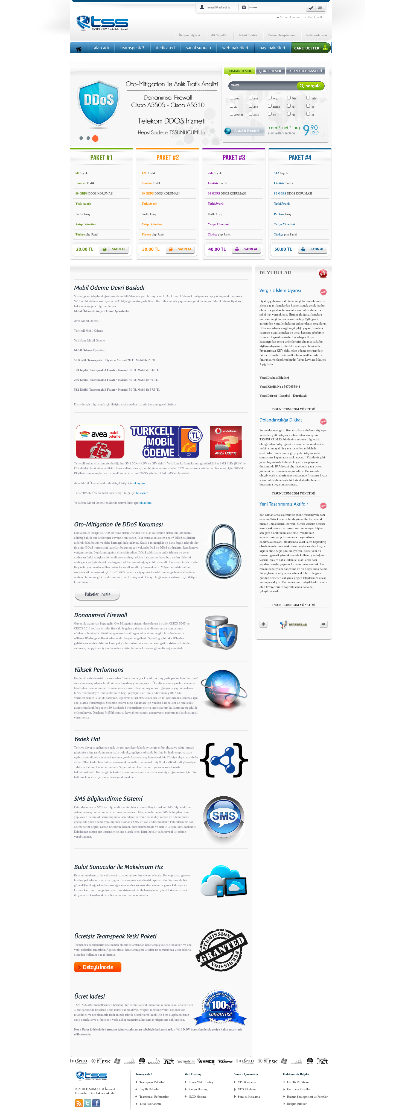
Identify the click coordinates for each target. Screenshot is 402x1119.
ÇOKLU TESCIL (270, 71)
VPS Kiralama (247, 1082)
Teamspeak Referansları (154, 1096)
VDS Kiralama (247, 1089)
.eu (274, 114)
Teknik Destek (248, 35)
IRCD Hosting (197, 1096)
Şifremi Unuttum (290, 17)
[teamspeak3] (132, 47)
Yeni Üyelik (315, 17)
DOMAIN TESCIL (240, 71)
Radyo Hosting (198, 1089)
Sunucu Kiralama (249, 1096)
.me (255, 106)
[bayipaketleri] (272, 47)
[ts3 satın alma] (79, 1106)
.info (313, 98)
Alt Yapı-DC (219, 35)
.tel (293, 106)
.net (255, 98)
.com (236, 98)
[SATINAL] (115, 249)
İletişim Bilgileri (189, 35)
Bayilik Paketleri (149, 1089)
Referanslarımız (316, 35)
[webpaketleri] (235, 47)
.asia (255, 114)
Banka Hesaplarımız (281, 35)
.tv (235, 106)
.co (312, 106)
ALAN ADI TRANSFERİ (305, 71)
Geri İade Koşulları (299, 1089)
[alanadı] (101, 47)
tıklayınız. (139, 483)
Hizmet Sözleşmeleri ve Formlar (307, 1096)
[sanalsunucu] (198, 47)
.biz (293, 98)
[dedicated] (165, 47)
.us (293, 114)
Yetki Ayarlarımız (150, 1103)
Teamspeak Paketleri (152, 1082)
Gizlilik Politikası (298, 1082)
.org (275, 98)
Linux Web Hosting (201, 1082)
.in (312, 114)
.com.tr (238, 114)
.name (276, 106)
